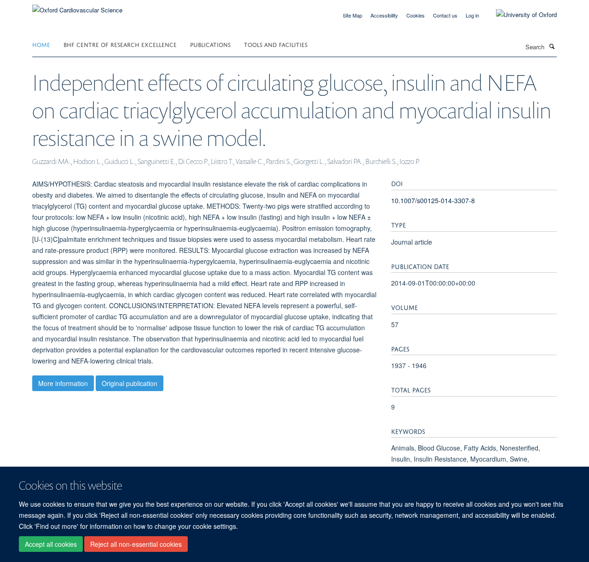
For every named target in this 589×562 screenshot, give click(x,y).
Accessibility (384, 15)
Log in (472, 15)
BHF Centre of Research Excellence (120, 44)
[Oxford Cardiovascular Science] (77, 6)
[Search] (552, 46)
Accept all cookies (51, 544)
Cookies (415, 15)
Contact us (445, 15)
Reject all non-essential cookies (136, 544)
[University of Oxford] (519, 14)
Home (41, 44)
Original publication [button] (129, 383)
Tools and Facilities (275, 44)
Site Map (352, 15)
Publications (210, 44)
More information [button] (63, 383)
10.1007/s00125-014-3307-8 (433, 200)
